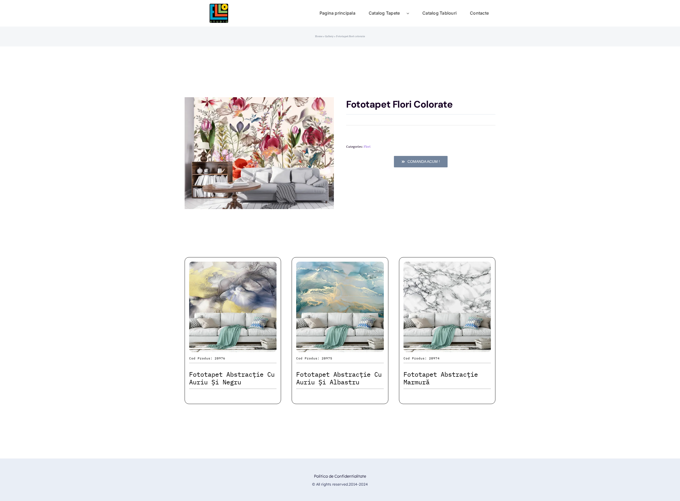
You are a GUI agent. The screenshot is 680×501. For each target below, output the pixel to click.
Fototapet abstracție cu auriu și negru (232, 378)
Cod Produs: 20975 (314, 358)
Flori (367, 146)
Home (318, 36)
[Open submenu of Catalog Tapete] (411, 13)
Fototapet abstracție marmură (440, 378)
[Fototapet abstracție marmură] (447, 266)
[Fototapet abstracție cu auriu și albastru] (340, 266)
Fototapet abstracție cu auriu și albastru (339, 378)
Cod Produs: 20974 (421, 358)
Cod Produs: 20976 (207, 358)
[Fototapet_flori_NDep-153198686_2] (259, 153)
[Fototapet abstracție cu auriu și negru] (233, 266)
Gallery (329, 36)
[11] (219, 6)
